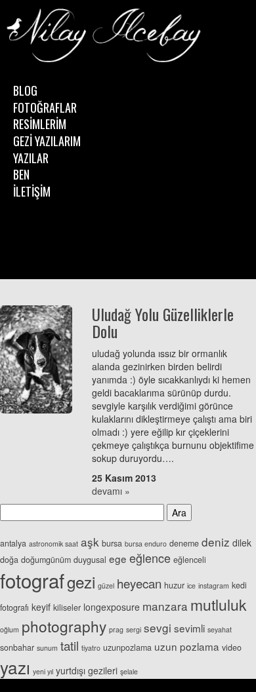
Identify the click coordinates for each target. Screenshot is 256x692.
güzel (106, 585)
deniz (216, 541)
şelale (129, 671)
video (232, 647)
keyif (41, 606)
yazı (15, 667)
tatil (69, 645)
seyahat (219, 629)
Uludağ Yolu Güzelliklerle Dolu (163, 322)
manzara (165, 606)
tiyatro (90, 648)
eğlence (150, 557)
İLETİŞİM (32, 191)
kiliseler (67, 607)
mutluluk (218, 604)
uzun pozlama (186, 646)
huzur (174, 585)
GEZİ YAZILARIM (47, 140)
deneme (184, 543)
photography (64, 625)
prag (116, 629)
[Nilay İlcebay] (105, 36)
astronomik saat (53, 543)
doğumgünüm (46, 560)
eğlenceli (189, 560)
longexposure (111, 606)
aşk (90, 541)
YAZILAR (31, 157)
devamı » (111, 490)
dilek (241, 542)
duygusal (90, 560)
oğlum (9, 629)
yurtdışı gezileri (86, 670)
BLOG (25, 90)
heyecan (139, 583)
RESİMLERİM (39, 123)
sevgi (157, 627)
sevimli (189, 628)
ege (118, 558)
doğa (9, 560)
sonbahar (17, 647)
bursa (112, 543)
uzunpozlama (127, 647)
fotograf (32, 580)
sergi (133, 629)
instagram (213, 585)
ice (191, 585)
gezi (81, 581)
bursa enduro (146, 543)
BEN (21, 174)
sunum (47, 648)
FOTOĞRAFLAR (45, 107)
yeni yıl (43, 671)
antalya (13, 543)
